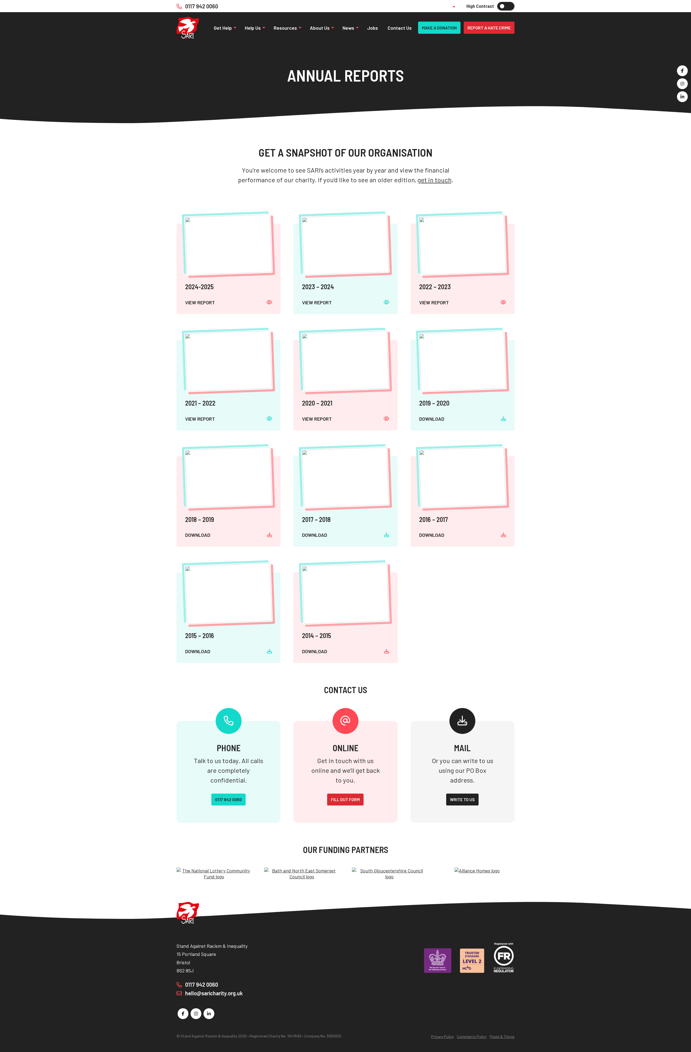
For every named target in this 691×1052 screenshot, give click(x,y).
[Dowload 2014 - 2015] (345, 617)
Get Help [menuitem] (223, 28)
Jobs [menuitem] (372, 28)
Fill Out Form (345, 799)
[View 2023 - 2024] (345, 269)
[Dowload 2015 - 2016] (228, 617)
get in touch (434, 180)
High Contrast (506, 6)
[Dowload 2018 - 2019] (228, 501)
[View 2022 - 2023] (462, 269)
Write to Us (462, 799)
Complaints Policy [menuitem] (471, 1036)
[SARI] (188, 27)
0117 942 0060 (201, 6)
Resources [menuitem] (285, 28)
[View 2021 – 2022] (228, 385)
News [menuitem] (348, 28)
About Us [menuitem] (320, 28)
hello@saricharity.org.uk (213, 993)
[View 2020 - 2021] (345, 385)
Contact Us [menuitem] (400, 28)
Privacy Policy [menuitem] (442, 1036)
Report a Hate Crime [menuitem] (489, 27)
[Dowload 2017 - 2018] (345, 501)
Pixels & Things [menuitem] (502, 1036)
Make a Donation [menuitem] (439, 27)
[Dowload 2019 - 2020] (462, 385)
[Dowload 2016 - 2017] (462, 501)
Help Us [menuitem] (253, 28)
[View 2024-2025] (228, 269)
